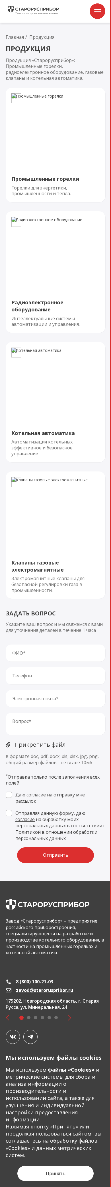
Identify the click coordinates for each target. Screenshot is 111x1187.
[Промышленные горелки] (55, 145)
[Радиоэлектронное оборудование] (55, 272)
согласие (36, 795)
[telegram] (30, 1037)
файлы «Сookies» (71, 1069)
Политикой (28, 832)
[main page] (47, 904)
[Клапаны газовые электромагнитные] (55, 535)
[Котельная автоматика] (55, 402)
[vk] (13, 1037)
